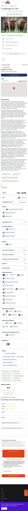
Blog (2, 501)
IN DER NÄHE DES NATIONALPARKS (10, 177)
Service (3, 403)
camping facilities (6, 380)
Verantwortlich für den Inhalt (11, 45)
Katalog (2, 491)
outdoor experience (7, 373)
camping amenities (7, 378)
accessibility (16, 378)
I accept (4, 508)
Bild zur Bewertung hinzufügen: (9, 440)
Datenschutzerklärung (8, 467)
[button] (14, 88)
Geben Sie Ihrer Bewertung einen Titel (10, 422)
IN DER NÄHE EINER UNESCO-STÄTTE (10, 181)
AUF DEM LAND (16, 174)
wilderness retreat (7, 376)
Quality (3, 406)
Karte (2, 488)
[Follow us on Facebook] (3, 59)
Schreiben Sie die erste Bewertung (15, 11)
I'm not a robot (7, 471)
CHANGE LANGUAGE (26, 493)
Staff (3, 408)
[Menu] (3, 2)
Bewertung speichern (14, 475)
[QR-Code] (14, 14)
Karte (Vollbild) (4, 498)
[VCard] (17, 14)
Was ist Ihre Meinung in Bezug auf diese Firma (12, 428)
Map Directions (5, 80)
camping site (5, 371)
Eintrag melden (8, 48)
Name (3, 412)
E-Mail (3, 417)
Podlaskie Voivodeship (18, 376)
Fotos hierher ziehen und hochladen (14, 459)
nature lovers (17, 373)
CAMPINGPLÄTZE (6, 174)
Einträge (2, 493)
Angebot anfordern (14, 53)
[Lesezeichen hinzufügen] (20, 14)
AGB (18, 466)
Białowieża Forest (15, 371)
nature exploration (17, 380)
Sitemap (2, 496)
